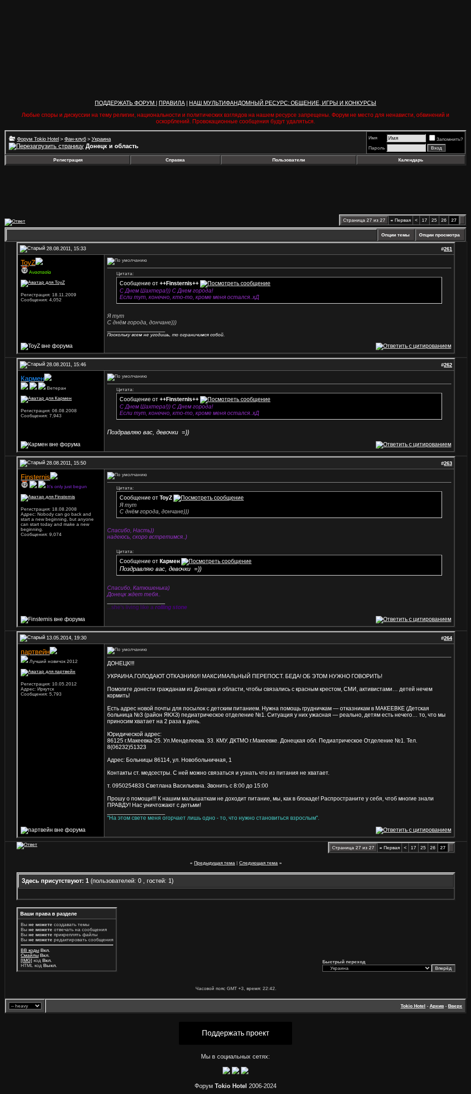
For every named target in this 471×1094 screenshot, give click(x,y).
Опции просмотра (439, 234)
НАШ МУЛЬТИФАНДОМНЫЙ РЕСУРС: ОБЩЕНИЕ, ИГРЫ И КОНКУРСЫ (282, 103)
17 (424, 220)
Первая (401, 220)
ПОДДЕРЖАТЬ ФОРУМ (125, 103)
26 (444, 220)
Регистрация (68, 159)
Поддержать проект (235, 1033)
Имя (372, 137)
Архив (437, 1005)
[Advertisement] (79, 190)
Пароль (376, 147)
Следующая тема (258, 862)
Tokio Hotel (413, 1005)
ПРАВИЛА (172, 103)
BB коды (30, 950)
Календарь (410, 159)
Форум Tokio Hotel (38, 139)
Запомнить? (450, 139)
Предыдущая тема (214, 862)
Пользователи (288, 159)
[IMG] (26, 960)
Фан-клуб (75, 139)
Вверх (455, 1005)
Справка (175, 159)
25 (434, 220)
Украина (101, 139)
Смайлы (30, 955)
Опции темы (395, 234)
